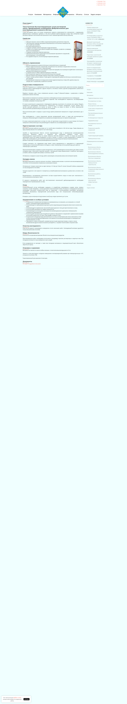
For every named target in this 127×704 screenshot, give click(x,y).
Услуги (30, 14)
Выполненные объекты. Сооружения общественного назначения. (96, 169)
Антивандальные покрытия (95, 117)
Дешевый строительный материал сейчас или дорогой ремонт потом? (95, 43)
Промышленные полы (94, 138)
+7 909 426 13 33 (100, 3)
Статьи (86, 14)
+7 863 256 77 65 (100, 5)
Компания (38, 14)
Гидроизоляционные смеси (95, 98)
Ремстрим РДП (91, 78)
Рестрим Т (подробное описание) (32, 263)
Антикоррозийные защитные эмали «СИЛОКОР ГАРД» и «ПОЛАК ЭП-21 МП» (95, 37)
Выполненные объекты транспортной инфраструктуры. (94, 180)
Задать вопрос (96, 14)
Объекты (79, 14)
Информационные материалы (63, 14)
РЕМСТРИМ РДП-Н (92, 81)
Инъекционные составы (94, 101)
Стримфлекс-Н (91, 75)
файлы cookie (17, 697)
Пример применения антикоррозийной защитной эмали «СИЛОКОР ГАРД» (94, 29)
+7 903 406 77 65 (100, 1)
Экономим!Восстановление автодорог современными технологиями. (94, 63)
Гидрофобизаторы (93, 120)
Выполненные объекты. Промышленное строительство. (94, 162)
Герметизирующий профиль (95, 135)
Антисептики (91, 132)
